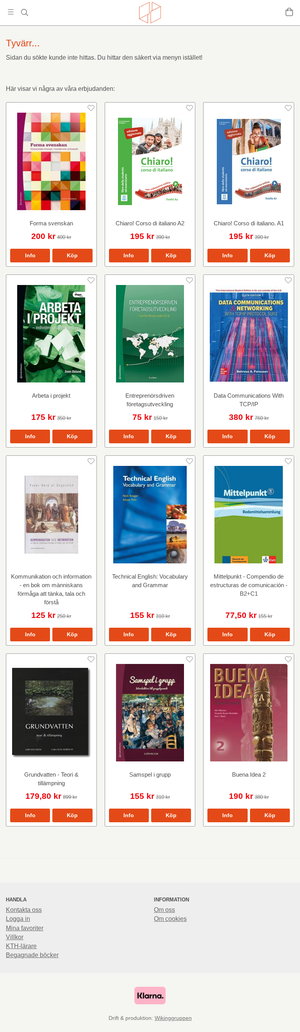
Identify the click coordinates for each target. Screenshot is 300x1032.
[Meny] (11, 12)
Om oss (164, 909)
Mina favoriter (24, 928)
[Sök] (24, 12)
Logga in (18, 918)
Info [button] (30, 255)
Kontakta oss (24, 909)
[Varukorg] (289, 12)
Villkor (14, 937)
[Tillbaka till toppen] (289, 1021)
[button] (72, 255)
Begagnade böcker (32, 955)
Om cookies (170, 918)
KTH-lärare (21, 946)
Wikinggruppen (173, 1018)
